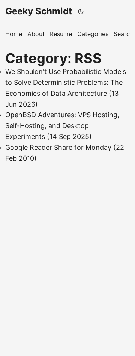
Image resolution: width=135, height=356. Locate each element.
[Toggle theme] (81, 11)
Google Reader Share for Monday (58, 147)
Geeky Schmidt (38, 11)
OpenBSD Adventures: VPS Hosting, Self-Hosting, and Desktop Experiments (62, 125)
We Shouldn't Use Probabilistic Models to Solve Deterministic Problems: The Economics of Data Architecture (65, 82)
